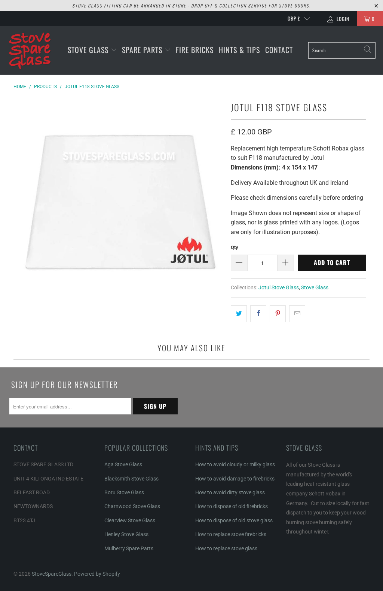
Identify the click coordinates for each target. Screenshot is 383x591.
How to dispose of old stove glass (234, 520)
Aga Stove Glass (123, 464)
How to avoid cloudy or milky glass (235, 464)
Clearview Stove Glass (129, 520)
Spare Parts (143, 49)
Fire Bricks (195, 49)
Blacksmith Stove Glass (131, 479)
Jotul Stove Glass (278, 287)
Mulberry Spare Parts (128, 548)
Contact (279, 49)
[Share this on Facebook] (258, 314)
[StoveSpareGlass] (29, 50)
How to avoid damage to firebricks (235, 479)
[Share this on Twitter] (239, 314)
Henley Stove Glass (126, 534)
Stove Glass (89, 49)
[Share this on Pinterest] (278, 314)
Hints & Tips (239, 49)
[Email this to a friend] (297, 314)
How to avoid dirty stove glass (230, 492)
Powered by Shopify (97, 574)
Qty (234, 247)
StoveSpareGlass (51, 574)
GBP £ (294, 18)
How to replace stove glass (226, 548)
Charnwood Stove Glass (132, 506)
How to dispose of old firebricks (231, 506)
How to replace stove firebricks (230, 534)
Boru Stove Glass (124, 492)
